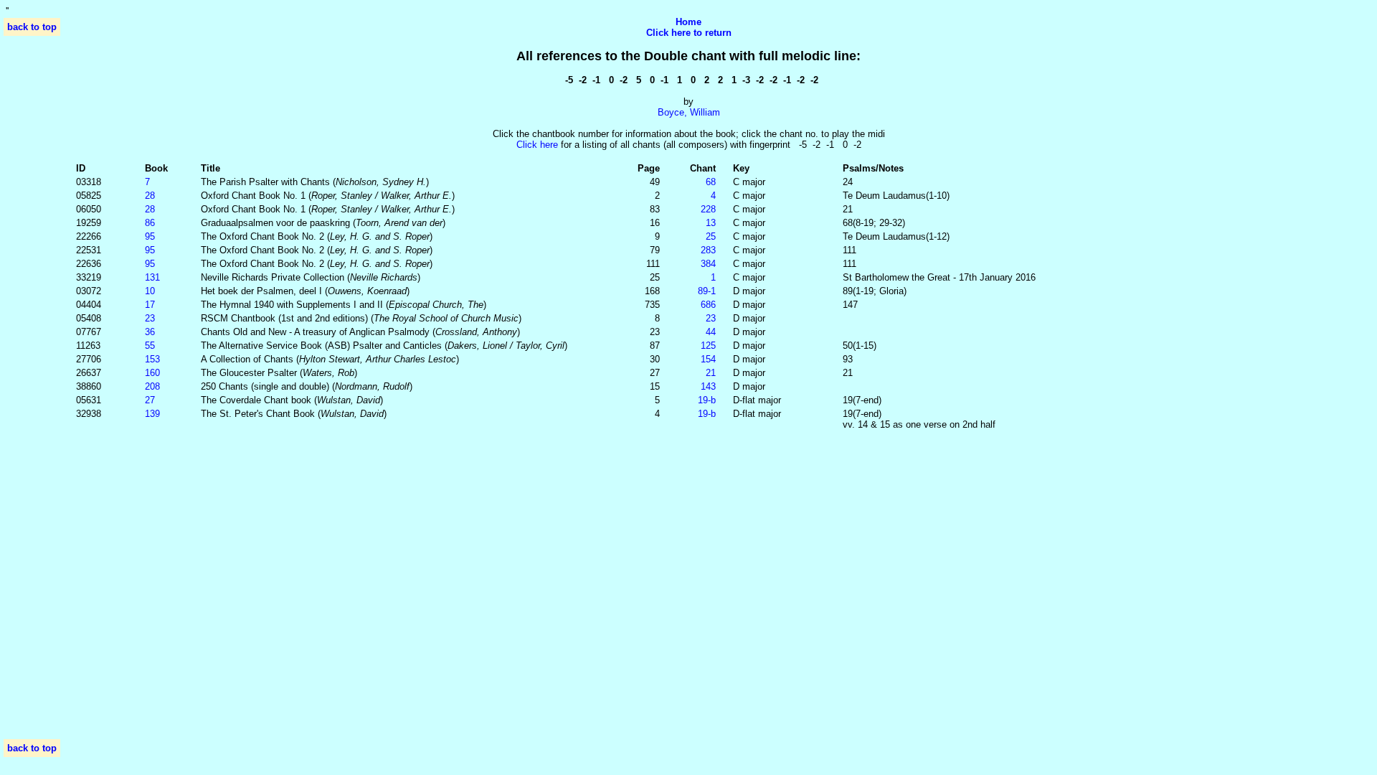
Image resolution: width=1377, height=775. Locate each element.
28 (150, 195)
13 (711, 222)
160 (152, 372)
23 (150, 318)
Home (688, 22)
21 (711, 372)
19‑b (707, 400)
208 (152, 386)
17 (150, 304)
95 (150, 236)
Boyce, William (689, 112)
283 (708, 250)
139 (152, 413)
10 (150, 291)
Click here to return (689, 32)
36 (150, 332)
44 (711, 332)
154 (708, 359)
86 (150, 222)
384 (708, 263)
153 (152, 359)
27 (150, 400)
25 (711, 236)
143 (708, 386)
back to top (32, 27)
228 (708, 209)
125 (708, 345)
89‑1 (707, 291)
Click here (537, 144)
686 (708, 304)
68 (711, 182)
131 (152, 277)
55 (150, 345)
